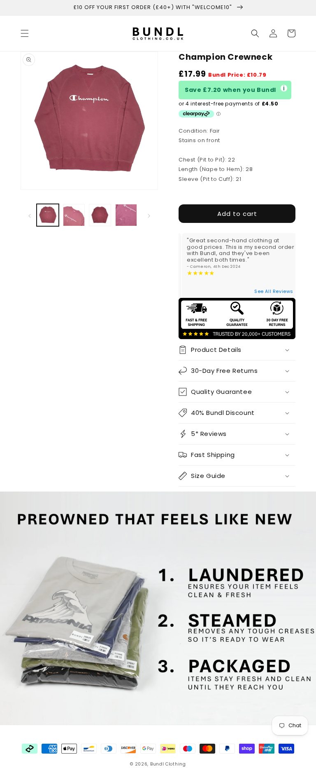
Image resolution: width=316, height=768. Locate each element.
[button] (25, 33)
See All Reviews (273, 291)
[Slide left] (30, 215)
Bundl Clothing (168, 764)
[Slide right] (149, 215)
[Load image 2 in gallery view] (74, 215)
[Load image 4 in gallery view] (126, 215)
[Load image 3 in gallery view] (100, 215)
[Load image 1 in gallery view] (48, 215)
